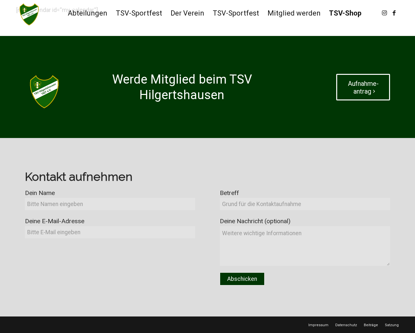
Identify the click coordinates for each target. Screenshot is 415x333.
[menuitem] (88, 13)
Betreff (229, 193)
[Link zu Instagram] (384, 13)
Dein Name (40, 193)
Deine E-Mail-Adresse (54, 221)
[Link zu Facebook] (394, 13)
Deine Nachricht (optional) (255, 221)
